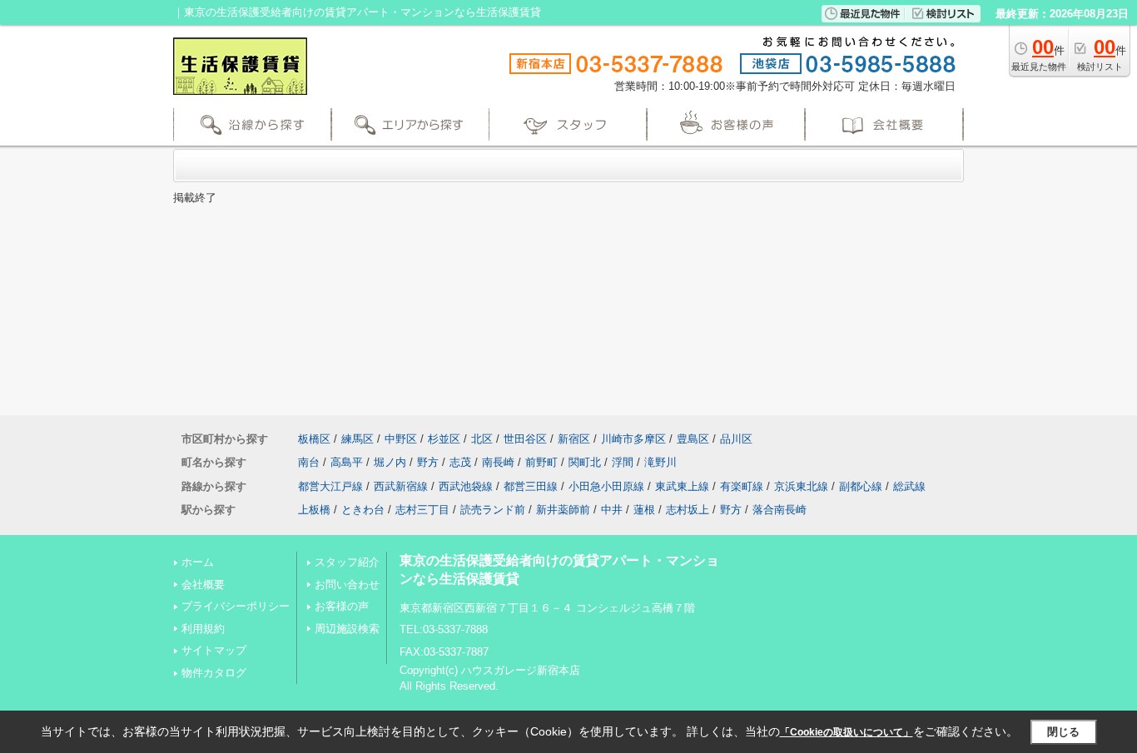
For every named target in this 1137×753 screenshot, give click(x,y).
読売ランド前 (492, 509)
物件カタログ (213, 672)
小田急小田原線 (606, 486)
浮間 (622, 462)
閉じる (1063, 732)
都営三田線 (531, 486)
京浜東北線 (801, 486)
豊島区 (693, 439)
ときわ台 (363, 509)
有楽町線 (741, 486)
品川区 (736, 439)
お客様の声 (342, 606)
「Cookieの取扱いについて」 (846, 732)
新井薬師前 (563, 509)
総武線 (909, 486)
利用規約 (203, 628)
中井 (612, 509)
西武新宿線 (401, 486)
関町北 (584, 462)
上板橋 (314, 509)
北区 (482, 439)
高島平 (346, 462)
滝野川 (660, 462)
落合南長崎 (779, 509)
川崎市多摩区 (633, 439)
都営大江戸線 (330, 486)
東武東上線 (682, 486)
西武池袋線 (466, 486)
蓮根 (644, 509)
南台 (309, 462)
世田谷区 (525, 439)
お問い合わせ (347, 584)
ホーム (197, 562)
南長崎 (498, 462)
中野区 (401, 439)
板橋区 (314, 439)
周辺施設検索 (347, 628)
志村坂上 (687, 509)
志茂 (460, 462)
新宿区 (574, 439)
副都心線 (860, 486)
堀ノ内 (390, 462)
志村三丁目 (422, 509)
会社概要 (203, 584)
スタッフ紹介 (347, 562)
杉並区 (444, 439)
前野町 (541, 462)
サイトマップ (213, 650)
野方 (428, 462)
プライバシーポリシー (235, 606)
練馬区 (357, 439)
